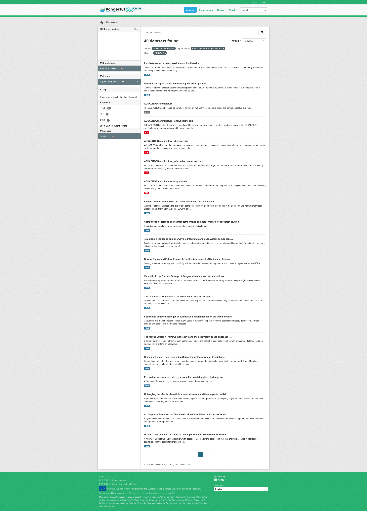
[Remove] (173, 48)
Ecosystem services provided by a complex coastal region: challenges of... (184, 377)
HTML (147, 75)
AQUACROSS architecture (158, 103)
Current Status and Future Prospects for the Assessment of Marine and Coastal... (188, 259)
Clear (136, 29)
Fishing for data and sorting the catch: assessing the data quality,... (180, 201)
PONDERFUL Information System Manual (118, 484)
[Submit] (265, 9)
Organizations (206, 9)
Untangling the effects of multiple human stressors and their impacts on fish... (186, 394)
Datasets (190, 9)
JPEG (147, 112)
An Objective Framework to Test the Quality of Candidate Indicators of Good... (186, 414)
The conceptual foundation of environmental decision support (177, 296)
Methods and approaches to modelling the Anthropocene (175, 83)
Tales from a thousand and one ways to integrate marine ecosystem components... (188, 238)
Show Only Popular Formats (113, 125)
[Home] (101, 22)
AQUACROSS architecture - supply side (165, 181)
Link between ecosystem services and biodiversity (171, 63)
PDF (146, 132)
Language (219, 485)
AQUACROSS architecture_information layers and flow (173, 161)
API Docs (188, 464)
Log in (254, 2)
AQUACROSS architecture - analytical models (168, 120)
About (232, 9)
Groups (221, 9)
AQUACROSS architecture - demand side (166, 141)
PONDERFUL (219, 479)
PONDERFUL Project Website (112, 480)
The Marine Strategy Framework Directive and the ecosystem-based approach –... (188, 336)
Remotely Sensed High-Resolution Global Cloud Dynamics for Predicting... (184, 357)
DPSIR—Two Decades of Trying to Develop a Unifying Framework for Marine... (186, 434)
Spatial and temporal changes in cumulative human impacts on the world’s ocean (188, 316)
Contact (263, 2)
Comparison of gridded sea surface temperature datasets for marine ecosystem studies (191, 221)
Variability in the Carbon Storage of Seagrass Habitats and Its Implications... (185, 276)
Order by (236, 40)
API (178, 464)
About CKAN (105, 476)
